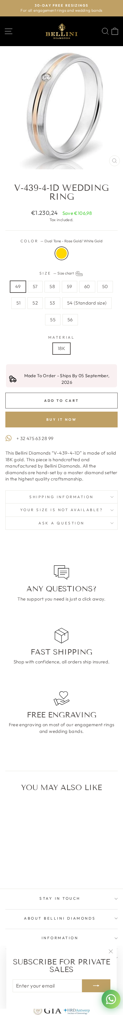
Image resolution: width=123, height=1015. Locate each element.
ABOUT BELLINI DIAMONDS (60, 918)
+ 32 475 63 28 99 (34, 438)
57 (35, 286)
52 (35, 303)
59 (69, 286)
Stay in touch (59, 898)
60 (87, 286)
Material (61, 337)
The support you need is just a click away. (61, 599)
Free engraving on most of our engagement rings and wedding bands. (61, 728)
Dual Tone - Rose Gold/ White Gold (61, 253)
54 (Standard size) (87, 303)
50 (105, 286)
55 (53, 320)
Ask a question (61, 523)
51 (18, 303)
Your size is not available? (61, 509)
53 (52, 303)
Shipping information (61, 496)
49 (18, 286)
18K (61, 348)
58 (52, 286)
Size (57, 273)
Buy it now (61, 419)
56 (70, 320)
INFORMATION (60, 937)
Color (61, 241)
